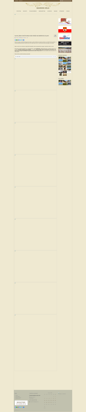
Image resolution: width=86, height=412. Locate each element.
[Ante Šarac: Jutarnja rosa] (65, 60)
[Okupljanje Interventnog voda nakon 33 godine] (69, 60)
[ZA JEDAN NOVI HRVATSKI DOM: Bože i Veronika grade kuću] (65, 63)
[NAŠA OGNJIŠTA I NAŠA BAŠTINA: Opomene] (60, 66)
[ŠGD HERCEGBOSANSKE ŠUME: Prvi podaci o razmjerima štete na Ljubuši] (60, 63)
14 (51, 400)
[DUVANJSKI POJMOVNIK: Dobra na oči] (65, 69)
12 (48, 400)
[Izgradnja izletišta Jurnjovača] (69, 58)
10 (44, 400)
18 (46, 402)
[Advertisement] (64, 16)
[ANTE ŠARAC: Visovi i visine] (60, 71)
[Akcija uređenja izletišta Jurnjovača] (65, 58)
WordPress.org (18, 398)
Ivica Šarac (17, 37)
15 (53, 400)
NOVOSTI (24, 37)
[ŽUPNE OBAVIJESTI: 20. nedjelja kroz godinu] (65, 74)
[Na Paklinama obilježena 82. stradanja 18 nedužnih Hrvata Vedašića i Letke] (60, 58)
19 (48, 402)
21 (51, 402)
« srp (44, 407)
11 (46, 400)
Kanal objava (18, 396)
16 (55, 400)
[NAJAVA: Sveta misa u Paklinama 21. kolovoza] (60, 69)
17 (44, 402)
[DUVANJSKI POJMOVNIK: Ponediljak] (65, 71)
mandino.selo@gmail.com (34, 401)
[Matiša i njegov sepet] (60, 74)
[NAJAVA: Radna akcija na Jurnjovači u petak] (65, 66)
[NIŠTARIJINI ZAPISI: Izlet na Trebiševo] (69, 66)
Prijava (17, 395)
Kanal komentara (18, 397)
